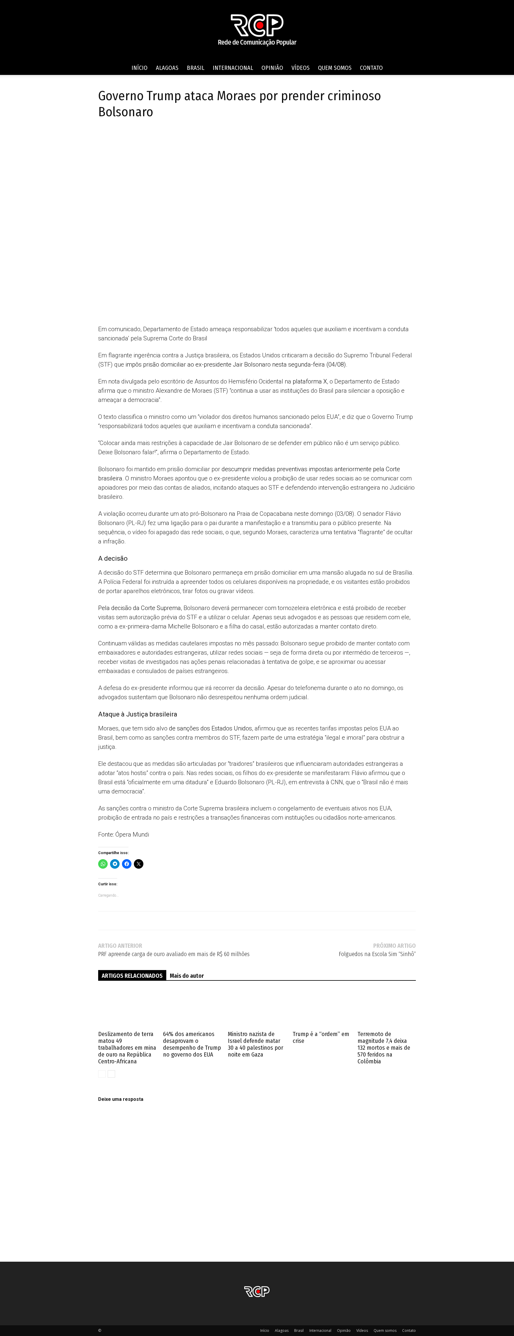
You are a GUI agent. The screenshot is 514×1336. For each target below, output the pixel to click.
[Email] (159, 137)
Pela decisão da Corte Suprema (139, 608)
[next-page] (111, 1074)
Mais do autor (187, 975)
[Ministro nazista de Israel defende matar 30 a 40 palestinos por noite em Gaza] (257, 1009)
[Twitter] (118, 137)
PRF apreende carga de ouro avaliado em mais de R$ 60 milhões (174, 954)
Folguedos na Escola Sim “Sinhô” (377, 954)
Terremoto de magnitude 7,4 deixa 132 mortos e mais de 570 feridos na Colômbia (384, 1047)
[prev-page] (102, 1074)
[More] (173, 137)
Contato (371, 67)
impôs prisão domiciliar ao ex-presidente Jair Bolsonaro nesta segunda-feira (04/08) (236, 364)
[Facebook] (104, 137)
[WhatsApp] (145, 137)
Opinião (272, 67)
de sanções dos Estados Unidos (210, 728)
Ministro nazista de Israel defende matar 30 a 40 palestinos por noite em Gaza (255, 1044)
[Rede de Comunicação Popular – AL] (257, 30)
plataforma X (310, 381)
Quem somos (335, 67)
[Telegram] (131, 137)
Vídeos (301, 67)
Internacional (233, 67)
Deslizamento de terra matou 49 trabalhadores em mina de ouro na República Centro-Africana (127, 1047)
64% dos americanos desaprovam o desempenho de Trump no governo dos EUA (192, 1044)
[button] (409, 68)
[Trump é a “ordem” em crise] (322, 1009)
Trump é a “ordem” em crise (321, 1037)
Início (139, 67)
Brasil (195, 67)
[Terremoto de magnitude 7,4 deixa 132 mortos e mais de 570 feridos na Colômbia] (387, 1009)
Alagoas (167, 67)
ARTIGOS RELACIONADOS (132, 975)
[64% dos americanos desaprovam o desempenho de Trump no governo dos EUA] (192, 1009)
